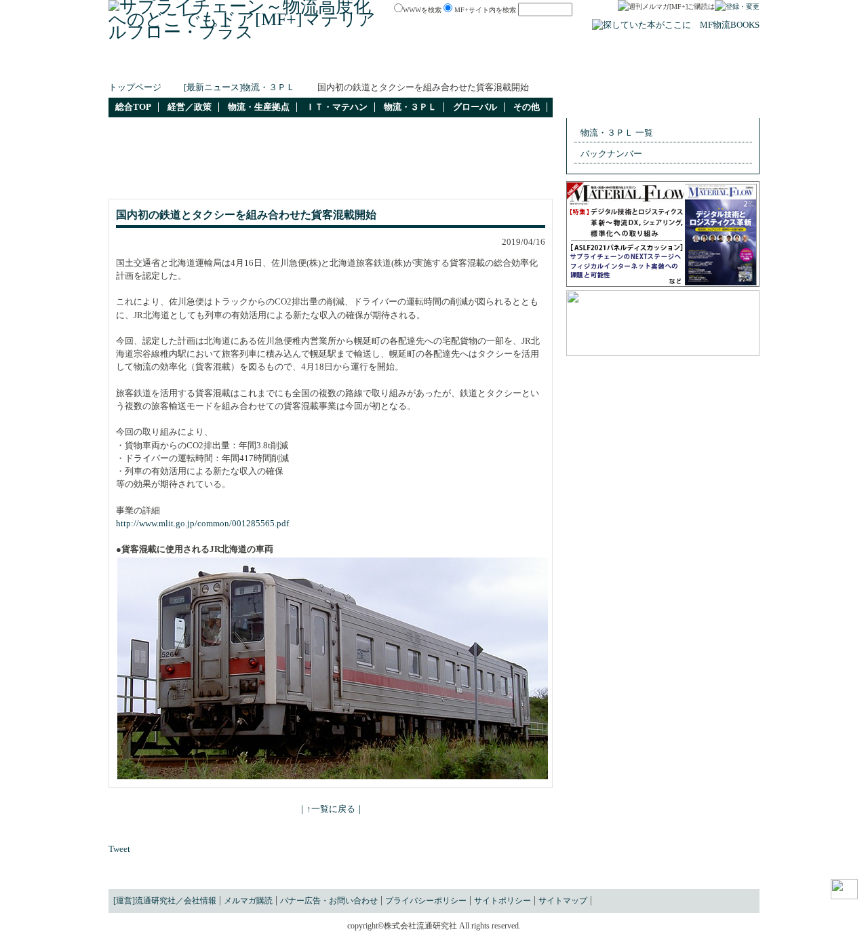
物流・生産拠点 (259, 107)
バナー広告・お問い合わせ (329, 900)
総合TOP (133, 107)
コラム (485, 65)
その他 (526, 107)
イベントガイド (365, 65)
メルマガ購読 (248, 900)
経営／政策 (189, 107)
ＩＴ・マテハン (337, 107)
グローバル (475, 107)
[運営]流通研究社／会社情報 (164, 900)
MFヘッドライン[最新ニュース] (263, 65)
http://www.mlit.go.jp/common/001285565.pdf (202, 523)
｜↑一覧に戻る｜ (331, 809)
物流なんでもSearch (151, 65)
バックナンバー (611, 154)
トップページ (134, 87)
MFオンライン (434, 65)
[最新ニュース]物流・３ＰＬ (239, 87)
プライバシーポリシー (426, 900)
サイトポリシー (502, 900)
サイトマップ (562, 900)
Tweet (119, 849)
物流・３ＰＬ (410, 107)
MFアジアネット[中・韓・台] (566, 65)
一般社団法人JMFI (671, 65)
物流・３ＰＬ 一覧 (616, 133)
